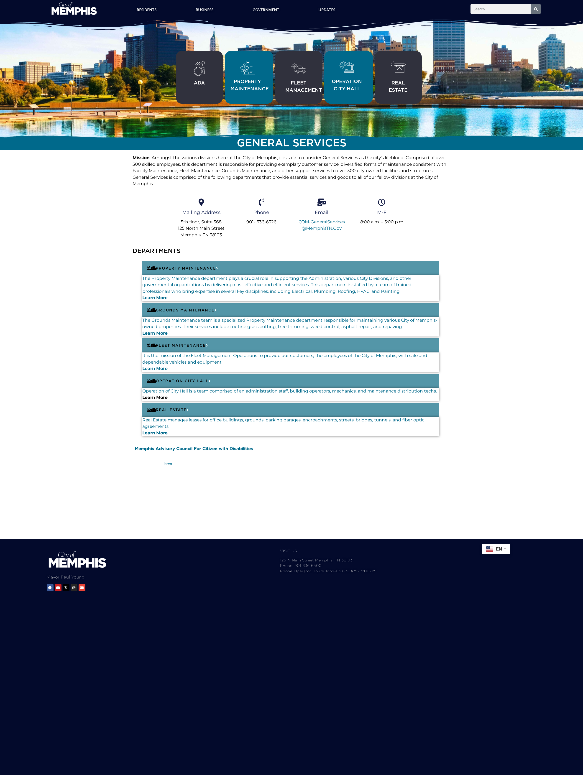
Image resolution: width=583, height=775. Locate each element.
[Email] (321, 202)
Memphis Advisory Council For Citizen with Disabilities (194, 448)
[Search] (536, 9)
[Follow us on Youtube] (58, 587)
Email (321, 212)
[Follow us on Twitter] (66, 587)
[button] (167, 463)
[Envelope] (82, 587)
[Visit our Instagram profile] (74, 587)
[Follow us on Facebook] (50, 587)
